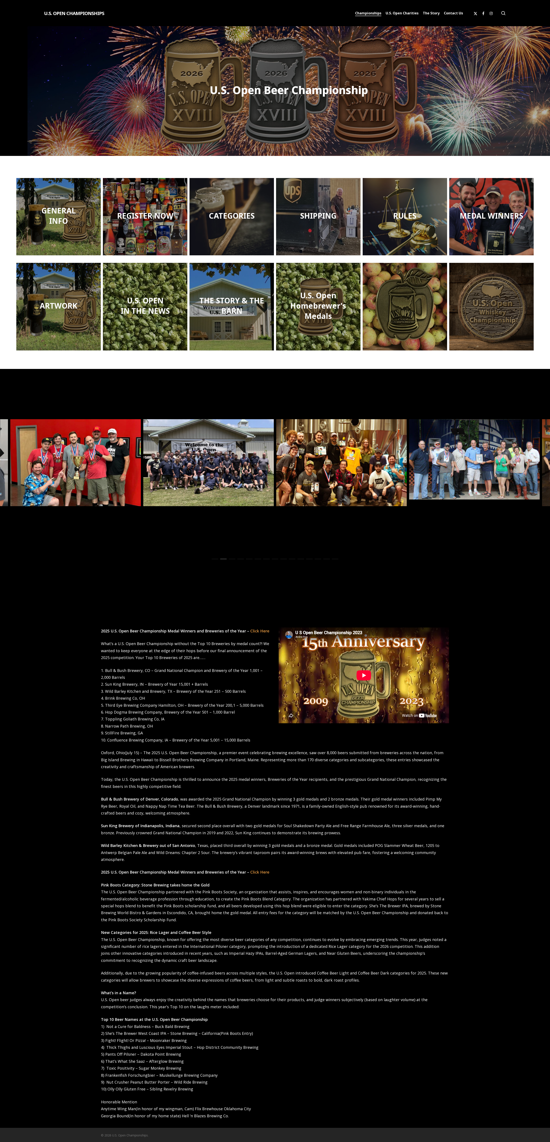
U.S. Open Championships (74, 13)
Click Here (259, 630)
